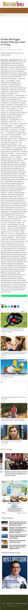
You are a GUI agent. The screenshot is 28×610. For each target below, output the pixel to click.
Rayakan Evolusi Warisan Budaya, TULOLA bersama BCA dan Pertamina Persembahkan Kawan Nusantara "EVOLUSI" (14, 473)
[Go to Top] (26, 604)
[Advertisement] (14, 25)
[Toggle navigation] (3, 10)
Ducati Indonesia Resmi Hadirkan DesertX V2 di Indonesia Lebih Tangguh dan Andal (17, 547)
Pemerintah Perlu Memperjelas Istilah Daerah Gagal (17, 541)
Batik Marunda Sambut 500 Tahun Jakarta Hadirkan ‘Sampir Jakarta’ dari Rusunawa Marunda (18, 523)
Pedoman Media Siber (20, 603)
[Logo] (13, 4)
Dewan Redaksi (10, 603)
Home (3, 603)
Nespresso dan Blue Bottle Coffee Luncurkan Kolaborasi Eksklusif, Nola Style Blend (18, 536)
